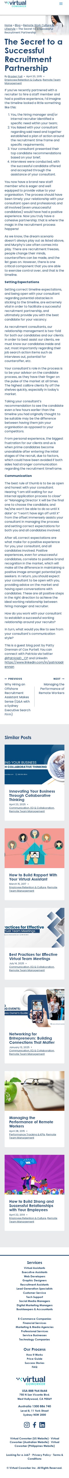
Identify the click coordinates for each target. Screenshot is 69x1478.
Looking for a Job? (18, 1454)
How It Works (34, 1354)
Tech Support (34, 1297)
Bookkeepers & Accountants (34, 1309)
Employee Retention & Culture (23, 79)
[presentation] (34, 764)
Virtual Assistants (34, 1267)
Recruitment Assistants (34, 1284)
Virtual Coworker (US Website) (29, 1438)
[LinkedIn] (42, 1425)
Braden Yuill (15, 76)
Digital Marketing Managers (35, 1305)
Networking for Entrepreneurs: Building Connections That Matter (32, 1038)
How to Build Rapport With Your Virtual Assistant (33, 876)
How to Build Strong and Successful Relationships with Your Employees (31, 1205)
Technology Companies (34, 1339)
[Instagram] (27, 1425)
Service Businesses (35, 1335)
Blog (18, 25)
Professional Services (34, 1331)
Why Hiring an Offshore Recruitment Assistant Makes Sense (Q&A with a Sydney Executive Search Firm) (17, 697)
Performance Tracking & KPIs (27, 1134)
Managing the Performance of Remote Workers (51, 686)
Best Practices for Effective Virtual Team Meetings (33, 956)
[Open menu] (60, 3)
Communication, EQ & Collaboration (31, 807)
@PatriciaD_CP (16, 658)
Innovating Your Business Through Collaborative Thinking (32, 795)
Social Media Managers (34, 1301)
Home (8, 25)
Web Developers (34, 1276)
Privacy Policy (41, 1454)
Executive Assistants (34, 1272)
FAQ (34, 1366)
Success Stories (34, 1362)
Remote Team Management (27, 811)
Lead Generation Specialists (34, 1288)
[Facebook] (34, 1425)
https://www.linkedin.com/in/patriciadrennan (34, 664)
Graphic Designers (34, 1280)
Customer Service (34, 1292)
